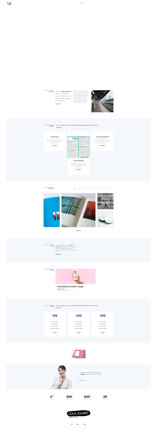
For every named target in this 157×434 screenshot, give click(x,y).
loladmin (63, 289)
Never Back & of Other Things (70, 286)
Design (63, 290)
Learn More (58, 103)
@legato (84, 380)
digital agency (66, 91)
